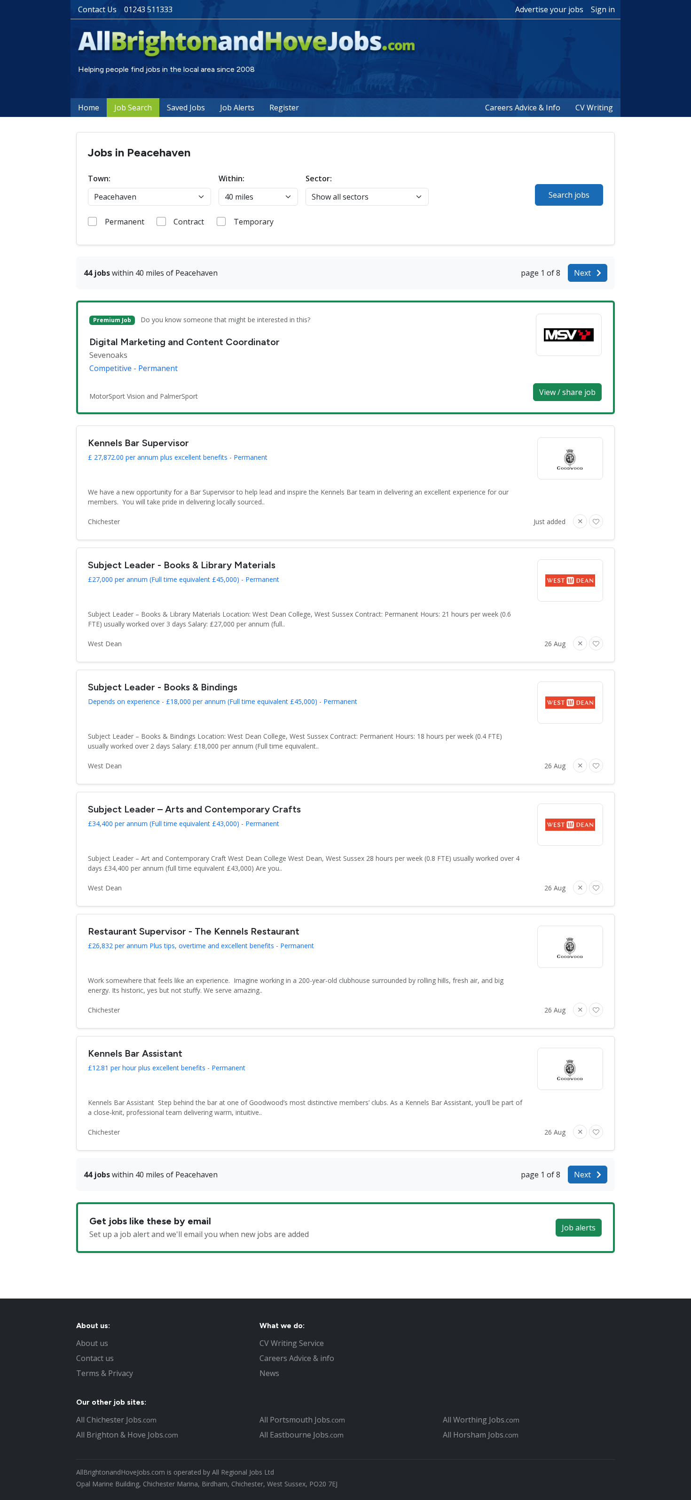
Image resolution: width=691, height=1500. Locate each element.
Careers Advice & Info (522, 107)
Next (583, 273)
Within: (231, 178)
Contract (188, 221)
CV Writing (594, 107)
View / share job (567, 392)
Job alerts (579, 1227)
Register (284, 107)
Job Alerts (237, 107)
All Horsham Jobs (480, 1435)
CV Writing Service (291, 1343)
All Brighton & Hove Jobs (127, 1435)
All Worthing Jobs (481, 1420)
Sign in (603, 9)
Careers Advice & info (296, 1358)
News (269, 1373)
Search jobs (569, 195)
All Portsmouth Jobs (302, 1420)
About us (92, 1343)
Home (88, 107)
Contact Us (97, 9)
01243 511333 (148, 9)
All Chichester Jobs (116, 1420)
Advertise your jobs (549, 9)
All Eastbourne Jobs (301, 1435)
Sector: (319, 178)
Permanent (124, 221)
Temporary (254, 221)
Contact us (95, 1358)
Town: (99, 178)
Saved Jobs (186, 107)
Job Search (133, 107)
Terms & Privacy (104, 1373)
